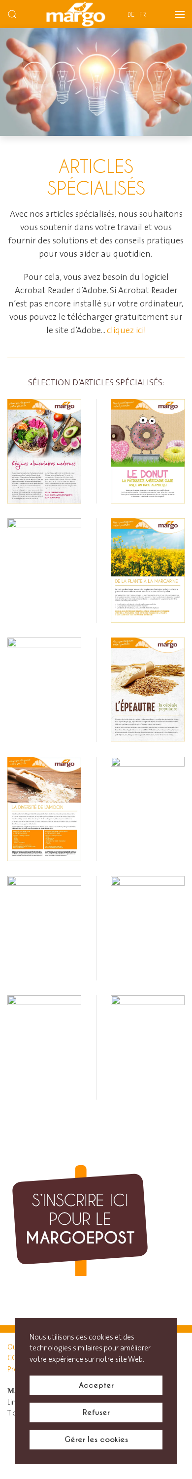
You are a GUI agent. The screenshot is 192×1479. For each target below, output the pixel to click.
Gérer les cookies (96, 1439)
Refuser (96, 1412)
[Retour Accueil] (76, 14)
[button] (12, 14)
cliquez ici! (126, 331)
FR (142, 14)
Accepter (96, 1385)
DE (131, 14)
